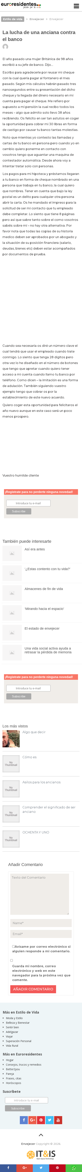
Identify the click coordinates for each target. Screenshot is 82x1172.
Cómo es (29, 757)
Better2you (13, 1069)
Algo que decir (34, 732)
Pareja (10, 1074)
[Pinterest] (41, 1120)
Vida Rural (12, 1045)
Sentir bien (12, 1027)
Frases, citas (13, 1078)
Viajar (9, 1036)
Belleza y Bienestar (18, 1022)
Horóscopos (13, 1083)
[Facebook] (24, 1120)
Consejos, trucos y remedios (23, 1064)
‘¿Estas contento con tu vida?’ (47, 569)
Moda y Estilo (14, 1018)
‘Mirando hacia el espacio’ (44, 609)
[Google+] (32, 1120)
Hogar (10, 1060)
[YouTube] (58, 1120)
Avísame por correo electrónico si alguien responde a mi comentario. (41, 949)
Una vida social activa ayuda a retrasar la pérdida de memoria (48, 650)
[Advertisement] (41, 300)
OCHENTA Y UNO (36, 832)
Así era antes (35, 549)
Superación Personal (18, 1041)
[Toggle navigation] (76, 6)
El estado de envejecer (42, 628)
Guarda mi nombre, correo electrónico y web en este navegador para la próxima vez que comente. (41, 973)
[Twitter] (50, 1120)
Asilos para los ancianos (41, 782)
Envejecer (28, 1144)
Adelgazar (12, 1032)
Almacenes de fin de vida (44, 589)
